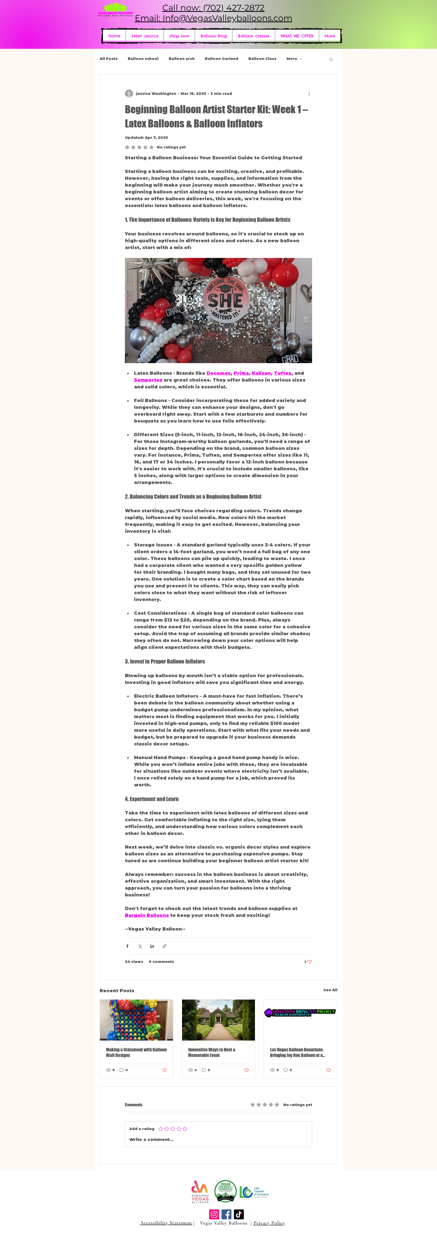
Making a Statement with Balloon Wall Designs (136, 1052)
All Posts (109, 58)
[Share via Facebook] (127, 946)
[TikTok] (239, 1214)
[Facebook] (226, 1214)
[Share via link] (164, 946)
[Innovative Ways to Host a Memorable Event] (218, 1020)
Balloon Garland (221, 58)
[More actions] (309, 94)
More (292, 58)
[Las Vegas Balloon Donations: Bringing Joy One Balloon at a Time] (300, 1020)
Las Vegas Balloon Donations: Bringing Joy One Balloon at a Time (296, 1052)
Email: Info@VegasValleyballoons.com (213, 18)
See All (330, 990)
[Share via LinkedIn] (152, 946)
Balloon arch (182, 58)
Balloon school (143, 58)
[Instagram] (214, 1214)
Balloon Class (262, 58)
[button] (297, 36)
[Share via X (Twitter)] (139, 946)
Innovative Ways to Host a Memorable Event (211, 1052)
